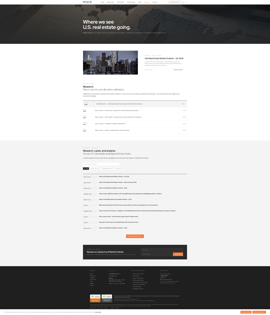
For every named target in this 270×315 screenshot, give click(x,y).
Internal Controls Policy (138, 278)
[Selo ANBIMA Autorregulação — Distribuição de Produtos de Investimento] (107, 298)
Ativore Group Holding (165, 273)
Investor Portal (175, 2)
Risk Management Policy (138, 280)
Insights (147, 2)
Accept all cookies (246, 312)
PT (186, 2)
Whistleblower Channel (138, 288)
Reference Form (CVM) (138, 273)
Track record (131, 2)
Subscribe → (178, 254)
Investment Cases (108, 168)
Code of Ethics (136, 276)
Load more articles (135, 236)
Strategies (120, 2)
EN (183, 2)
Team (139, 2)
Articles (119, 168)
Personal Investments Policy (139, 284)
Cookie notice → (115, 308)
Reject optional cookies (259, 312)
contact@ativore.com (115, 274)
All (85, 168)
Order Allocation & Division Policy (140, 282)
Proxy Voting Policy (137, 286)
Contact (155, 2)
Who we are (110, 2)
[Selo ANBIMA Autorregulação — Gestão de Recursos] (95, 298)
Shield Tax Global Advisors (166, 279)
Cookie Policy (98, 312)
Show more (93, 308)
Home (102, 2)
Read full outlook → (179, 69)
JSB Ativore (162, 277)
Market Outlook (95, 168)
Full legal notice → (103, 308)
